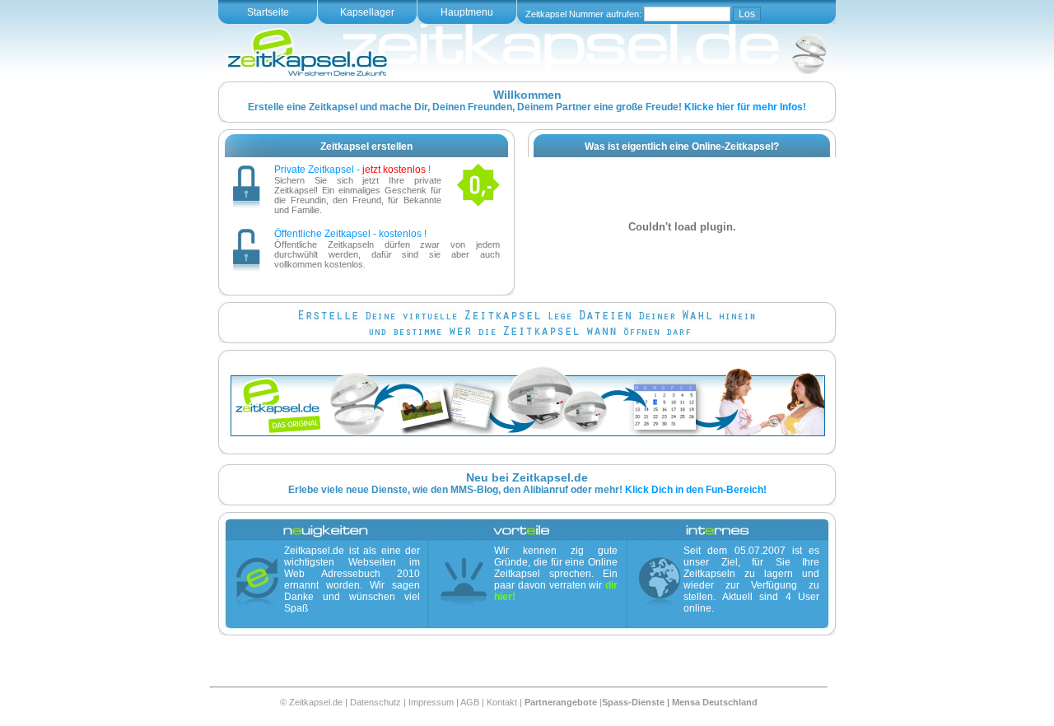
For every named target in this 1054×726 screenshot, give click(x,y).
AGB (469, 702)
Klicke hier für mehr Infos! (745, 107)
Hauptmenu (467, 12)
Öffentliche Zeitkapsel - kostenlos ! (350, 234)
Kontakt (502, 702)
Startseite (268, 12)
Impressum (431, 702)
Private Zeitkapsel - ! (352, 169)
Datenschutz (375, 702)
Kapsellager (367, 12)
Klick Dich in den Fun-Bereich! (696, 490)
